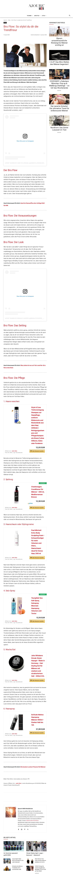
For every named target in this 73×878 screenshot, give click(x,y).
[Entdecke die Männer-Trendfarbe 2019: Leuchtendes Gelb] (7, 868)
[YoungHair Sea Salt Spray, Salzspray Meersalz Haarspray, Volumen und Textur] (16, 606)
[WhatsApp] (32, 39)
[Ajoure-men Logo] (36, 7)
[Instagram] (21, 829)
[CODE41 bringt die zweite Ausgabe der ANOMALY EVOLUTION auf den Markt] (29, 868)
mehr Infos (14, 451)
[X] (41, 39)
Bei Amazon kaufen (38, 451)
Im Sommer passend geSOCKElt (11, 854)
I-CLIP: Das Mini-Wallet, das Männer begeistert (59, 63)
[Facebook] (36, 39)
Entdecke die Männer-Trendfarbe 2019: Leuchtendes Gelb (17, 868)
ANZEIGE (37, 873)
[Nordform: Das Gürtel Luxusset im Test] (59, 121)
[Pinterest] (45, 39)
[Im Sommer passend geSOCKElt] (14, 846)
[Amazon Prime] (33, 503)
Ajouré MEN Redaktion (25, 808)
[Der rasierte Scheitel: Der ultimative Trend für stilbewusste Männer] (59, 99)
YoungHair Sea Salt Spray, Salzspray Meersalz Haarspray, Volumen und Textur (37, 605)
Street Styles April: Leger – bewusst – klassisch (35, 854)
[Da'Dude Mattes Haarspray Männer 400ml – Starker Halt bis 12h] (16, 722)
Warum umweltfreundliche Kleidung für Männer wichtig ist (59, 41)
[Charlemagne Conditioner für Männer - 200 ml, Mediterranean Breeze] (16, 494)
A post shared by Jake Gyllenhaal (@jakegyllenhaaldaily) (25, 163)
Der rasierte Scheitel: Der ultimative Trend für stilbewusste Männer (59, 108)
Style (9, 20)
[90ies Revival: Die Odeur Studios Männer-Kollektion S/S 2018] (29, 860)
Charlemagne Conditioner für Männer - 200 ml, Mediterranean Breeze (37, 492)
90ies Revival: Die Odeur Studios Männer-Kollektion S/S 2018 (40, 860)
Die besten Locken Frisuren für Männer (32, 767)
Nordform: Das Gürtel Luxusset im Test (59, 129)
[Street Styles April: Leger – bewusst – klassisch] (36, 846)
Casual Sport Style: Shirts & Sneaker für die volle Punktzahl (18, 860)
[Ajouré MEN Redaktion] (11, 819)
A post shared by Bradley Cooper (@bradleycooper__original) (27, 318)
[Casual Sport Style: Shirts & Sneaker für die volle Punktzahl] (7, 860)
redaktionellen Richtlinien (32, 820)
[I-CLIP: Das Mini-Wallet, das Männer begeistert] (59, 55)
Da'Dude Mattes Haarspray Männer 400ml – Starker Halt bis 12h (37, 720)
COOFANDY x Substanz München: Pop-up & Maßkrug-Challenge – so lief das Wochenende (59, 84)
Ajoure (5, 20)
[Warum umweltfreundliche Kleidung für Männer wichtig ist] (59, 31)
